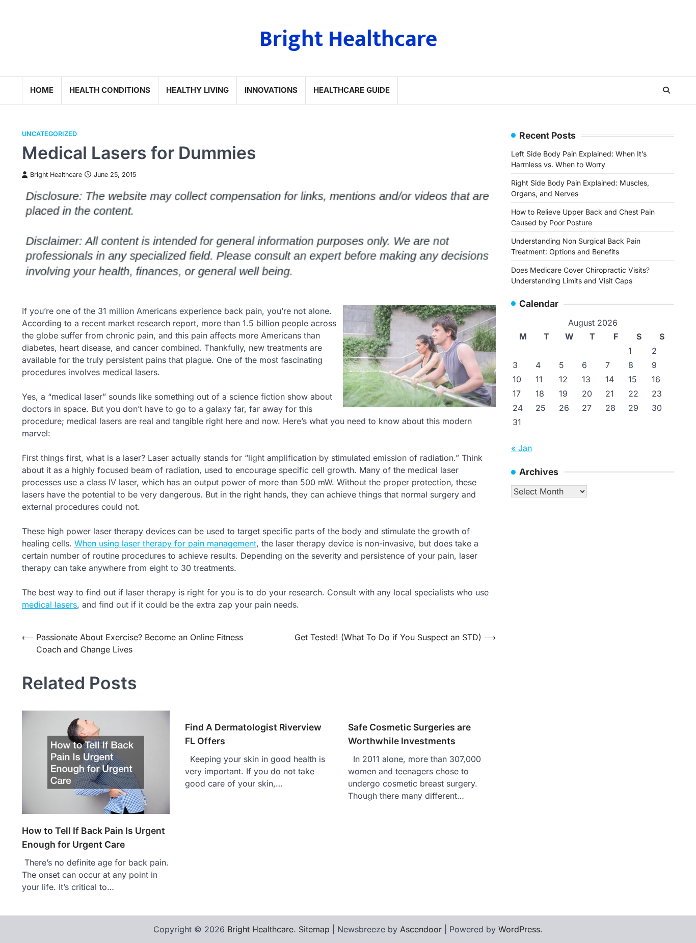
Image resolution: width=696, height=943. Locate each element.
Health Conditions (109, 90)
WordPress (519, 929)
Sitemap (314, 929)
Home (41, 90)
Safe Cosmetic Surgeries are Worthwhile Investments (409, 734)
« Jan (521, 448)
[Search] (666, 90)
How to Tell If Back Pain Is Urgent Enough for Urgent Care (93, 837)
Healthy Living (197, 90)
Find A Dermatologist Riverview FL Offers (253, 734)
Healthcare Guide (351, 90)
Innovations (271, 90)
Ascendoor (421, 929)
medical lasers (49, 604)
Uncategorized (49, 134)
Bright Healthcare (348, 39)
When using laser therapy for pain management (165, 543)
